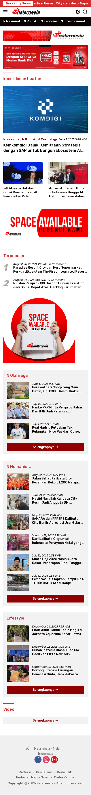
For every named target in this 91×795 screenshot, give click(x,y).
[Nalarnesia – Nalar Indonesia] (25, 11)
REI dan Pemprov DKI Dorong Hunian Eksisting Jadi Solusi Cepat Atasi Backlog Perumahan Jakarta (48, 285)
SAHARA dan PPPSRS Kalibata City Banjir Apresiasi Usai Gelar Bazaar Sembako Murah (56, 521)
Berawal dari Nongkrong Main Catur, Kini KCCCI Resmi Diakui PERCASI (55, 389)
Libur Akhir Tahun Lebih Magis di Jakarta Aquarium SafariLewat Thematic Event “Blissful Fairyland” (57, 632)
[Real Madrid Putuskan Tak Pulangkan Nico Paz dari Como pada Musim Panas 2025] (18, 431)
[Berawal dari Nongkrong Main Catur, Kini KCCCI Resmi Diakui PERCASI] (18, 390)
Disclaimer (44, 772)
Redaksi (25, 772)
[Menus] (6, 11)
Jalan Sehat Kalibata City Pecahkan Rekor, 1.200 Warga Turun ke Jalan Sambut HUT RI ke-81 (55, 481)
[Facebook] (38, 760)
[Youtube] (54, 760)
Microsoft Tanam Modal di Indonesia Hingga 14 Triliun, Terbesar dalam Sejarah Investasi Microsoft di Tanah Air (66, 193)
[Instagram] (46, 760)
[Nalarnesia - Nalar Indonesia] (45, 751)
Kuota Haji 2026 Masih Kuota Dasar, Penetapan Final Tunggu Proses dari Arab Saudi (56, 561)
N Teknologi (47, 139)
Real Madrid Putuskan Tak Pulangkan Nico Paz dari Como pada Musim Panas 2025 (55, 430)
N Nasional (11, 139)
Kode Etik (64, 772)
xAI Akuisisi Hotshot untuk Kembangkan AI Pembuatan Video (20, 192)
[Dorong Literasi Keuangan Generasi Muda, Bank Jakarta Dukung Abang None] (18, 673)
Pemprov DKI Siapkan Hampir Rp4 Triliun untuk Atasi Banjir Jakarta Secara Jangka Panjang (58, 581)
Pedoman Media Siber (32, 777)
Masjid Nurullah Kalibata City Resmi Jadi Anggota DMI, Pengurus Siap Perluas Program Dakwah (57, 501)
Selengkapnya (44, 447)
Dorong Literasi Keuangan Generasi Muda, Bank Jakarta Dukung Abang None (55, 672)
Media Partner (65, 777)
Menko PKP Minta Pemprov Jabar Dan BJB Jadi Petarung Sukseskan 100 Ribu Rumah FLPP (57, 410)
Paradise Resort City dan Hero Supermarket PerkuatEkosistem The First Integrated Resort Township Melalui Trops (49, 270)
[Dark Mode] (77, 11)
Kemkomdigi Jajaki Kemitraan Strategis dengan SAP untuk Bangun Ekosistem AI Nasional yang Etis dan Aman (42, 150)
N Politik (29, 139)
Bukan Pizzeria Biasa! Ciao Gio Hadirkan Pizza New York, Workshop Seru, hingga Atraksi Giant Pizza (56, 652)
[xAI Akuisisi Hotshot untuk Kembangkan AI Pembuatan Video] (23, 173)
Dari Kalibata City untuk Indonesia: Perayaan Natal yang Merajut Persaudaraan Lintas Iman (57, 541)
